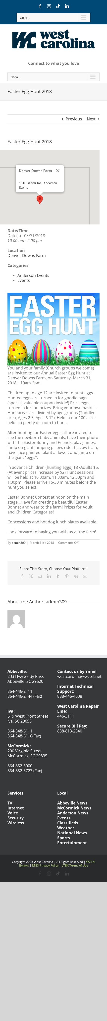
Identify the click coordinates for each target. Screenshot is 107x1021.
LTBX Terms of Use (75, 865)
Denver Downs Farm (26, 255)
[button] (40, 200)
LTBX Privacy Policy (45, 865)
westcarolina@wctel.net (79, 676)
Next (91, 119)
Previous (74, 119)
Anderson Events (33, 275)
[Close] (58, 171)
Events (23, 187)
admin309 (19, 543)
